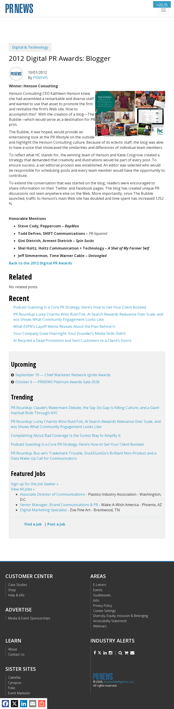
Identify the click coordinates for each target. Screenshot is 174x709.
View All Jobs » (23, 489)
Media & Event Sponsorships (29, 618)
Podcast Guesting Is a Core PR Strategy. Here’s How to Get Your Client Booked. (80, 307)
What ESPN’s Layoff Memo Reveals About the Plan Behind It (64, 326)
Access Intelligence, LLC (119, 682)
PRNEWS (40, 77)
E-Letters (99, 585)
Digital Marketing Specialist (43, 509)
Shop (12, 590)
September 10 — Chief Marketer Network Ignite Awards (63, 374)
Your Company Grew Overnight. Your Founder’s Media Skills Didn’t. (69, 333)
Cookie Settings (104, 611)
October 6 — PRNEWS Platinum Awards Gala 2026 (57, 381)
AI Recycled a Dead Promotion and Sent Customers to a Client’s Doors (72, 340)
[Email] (32, 703)
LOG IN (162, 4)
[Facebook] (5, 703)
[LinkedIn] (23, 703)
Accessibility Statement (110, 621)
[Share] (41, 703)
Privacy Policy (102, 605)
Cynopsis (14, 682)
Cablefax (14, 677)
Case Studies (17, 585)
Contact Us (16, 654)
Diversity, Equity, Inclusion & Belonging (120, 616)
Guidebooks (102, 595)
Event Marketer (19, 693)
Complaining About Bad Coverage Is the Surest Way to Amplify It (66, 435)
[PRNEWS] (59, 10)
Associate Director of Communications (52, 494)
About (12, 649)
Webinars (100, 626)
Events (98, 590)
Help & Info (16, 595)
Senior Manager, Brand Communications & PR (59, 504)
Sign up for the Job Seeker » (34, 483)
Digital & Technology (30, 47)
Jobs (96, 600)
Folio (11, 688)
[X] (14, 703)
